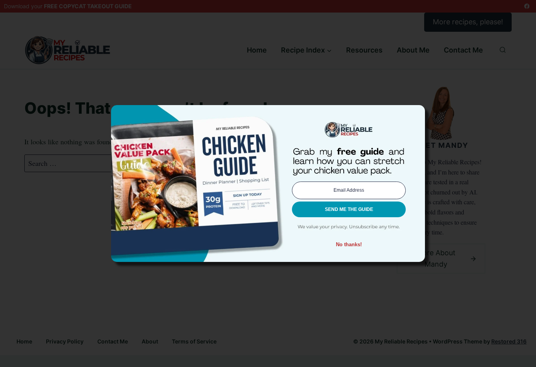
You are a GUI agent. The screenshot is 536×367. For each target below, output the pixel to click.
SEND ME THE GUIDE (349, 209)
